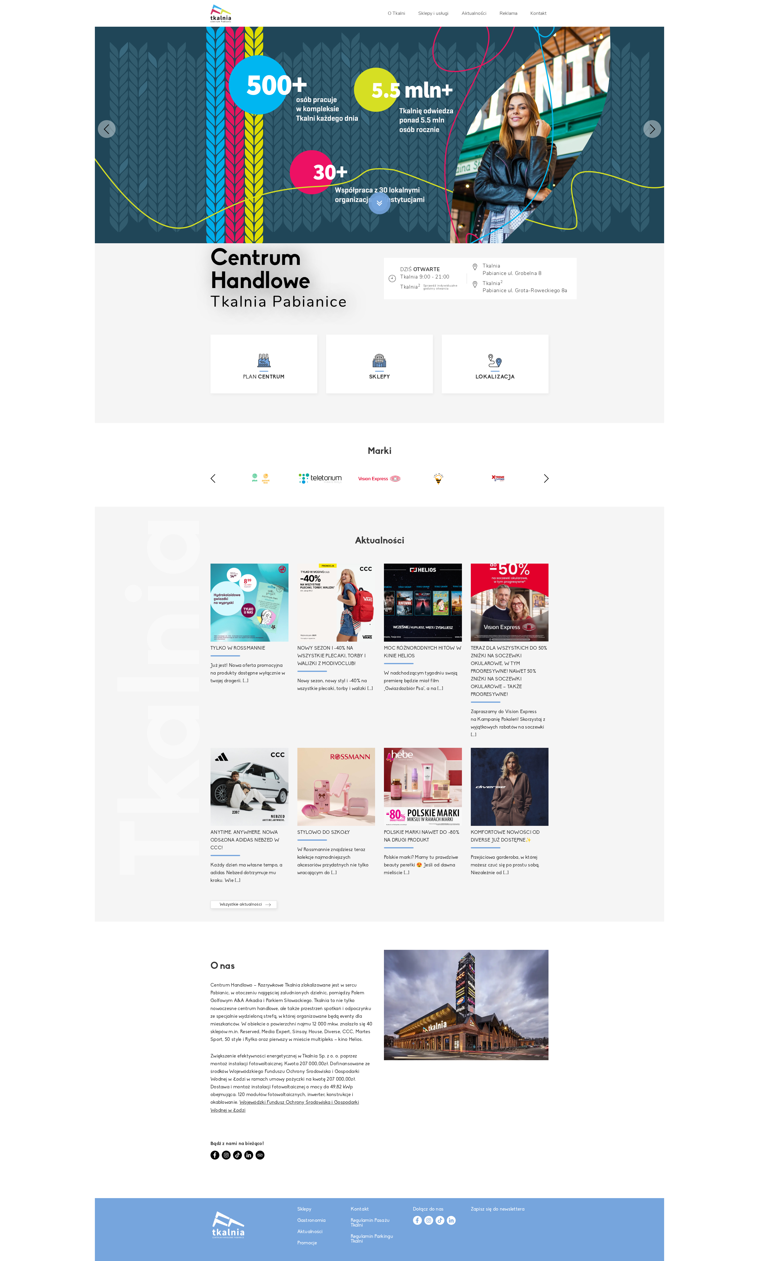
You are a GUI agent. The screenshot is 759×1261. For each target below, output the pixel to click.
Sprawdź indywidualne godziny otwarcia (440, 287)
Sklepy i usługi (433, 13)
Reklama (508, 13)
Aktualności (474, 13)
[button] (107, 129)
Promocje (307, 1243)
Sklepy (304, 1209)
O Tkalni (396, 13)
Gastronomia (311, 1220)
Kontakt (538, 13)
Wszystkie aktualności (241, 904)
